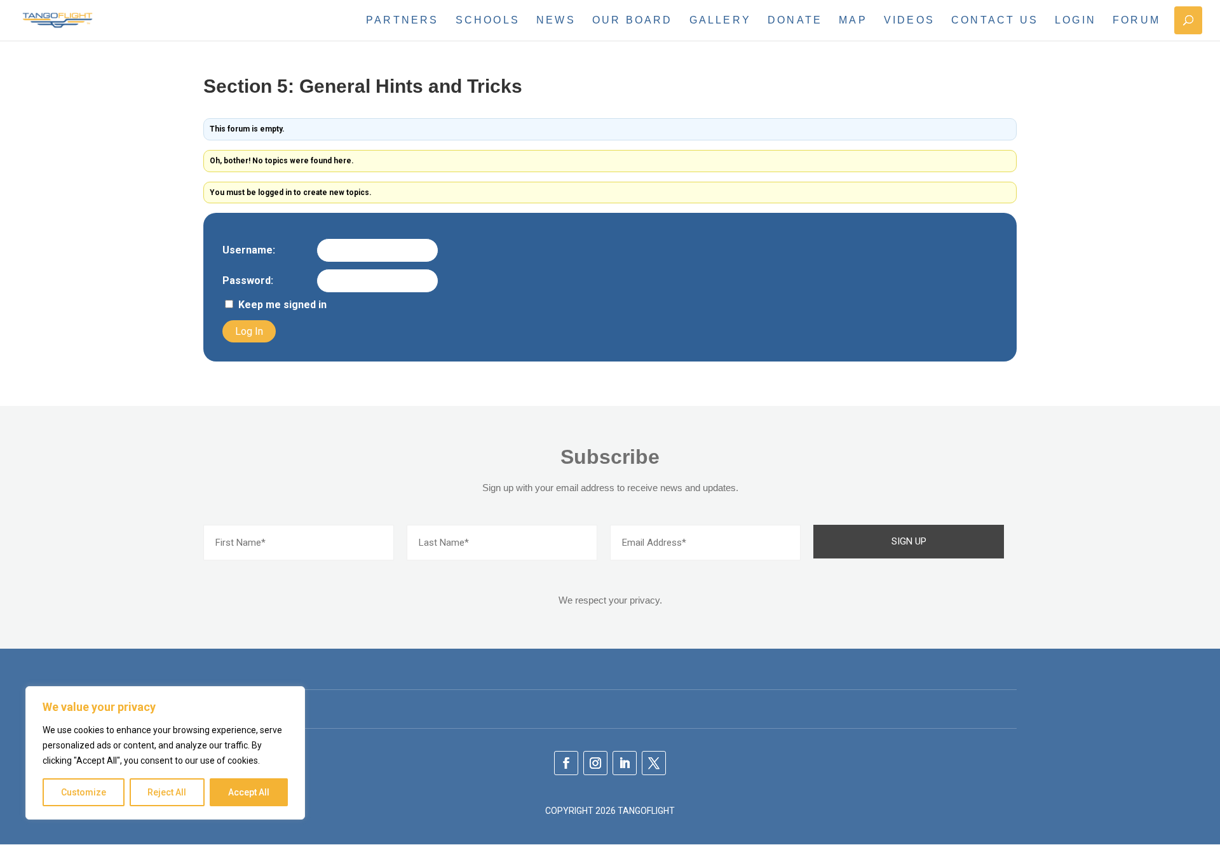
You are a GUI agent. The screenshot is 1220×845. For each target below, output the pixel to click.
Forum (1136, 20)
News (556, 20)
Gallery (720, 20)
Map (853, 20)
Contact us (994, 20)
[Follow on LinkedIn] (625, 763)
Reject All (166, 792)
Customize (83, 792)
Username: (248, 250)
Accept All (248, 792)
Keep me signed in (282, 305)
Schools (488, 20)
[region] (165, 753)
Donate (795, 20)
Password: (247, 281)
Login (1075, 20)
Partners (402, 20)
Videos (909, 20)
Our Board (632, 20)
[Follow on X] (654, 763)
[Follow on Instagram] (595, 763)
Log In (249, 331)
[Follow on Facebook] (566, 763)
